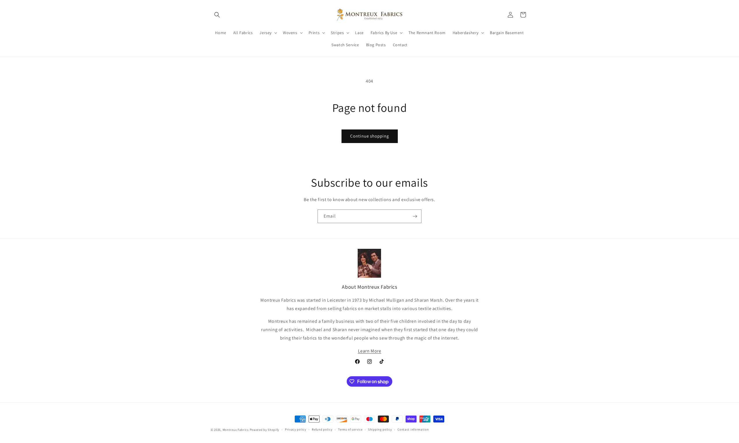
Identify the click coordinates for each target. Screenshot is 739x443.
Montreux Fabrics (236, 430)
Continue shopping (369, 136)
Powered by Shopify (264, 430)
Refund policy (322, 429)
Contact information (413, 429)
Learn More (369, 351)
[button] (217, 14)
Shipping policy (380, 429)
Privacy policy (295, 429)
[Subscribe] (414, 216)
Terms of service (350, 429)
